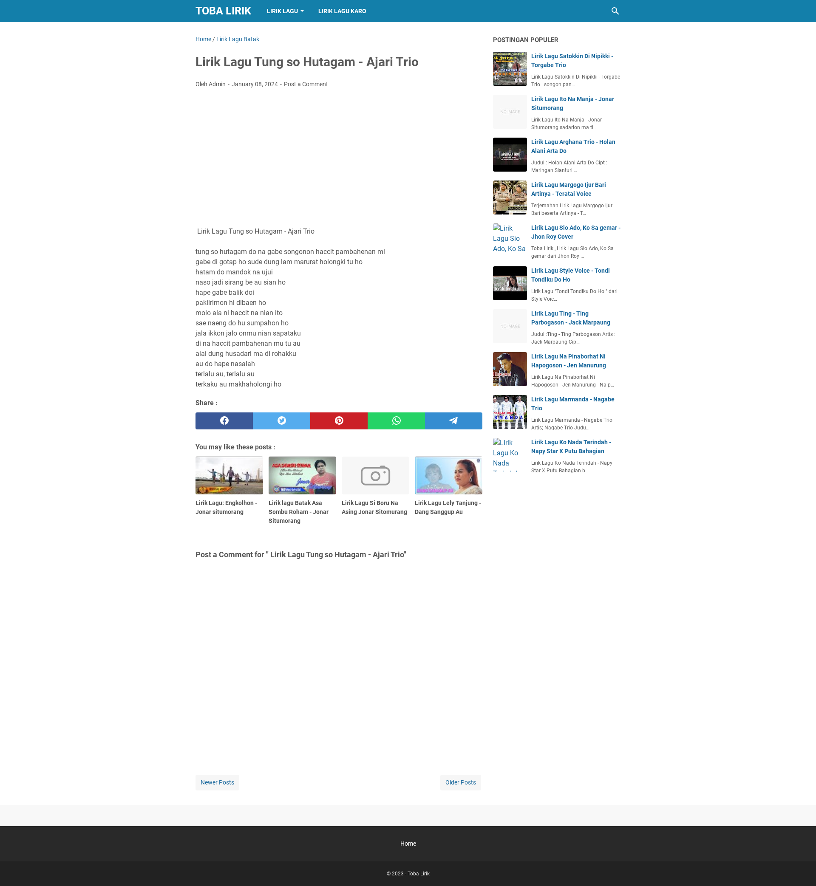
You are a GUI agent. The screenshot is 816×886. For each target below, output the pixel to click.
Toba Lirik (223, 11)
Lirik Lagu (282, 11)
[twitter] (281, 420)
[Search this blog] (615, 11)
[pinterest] (339, 420)
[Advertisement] (339, 158)
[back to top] (799, 866)
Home (408, 843)
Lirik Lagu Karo (342, 11)
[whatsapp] (396, 420)
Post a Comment (306, 84)
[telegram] (453, 420)
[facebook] (224, 420)
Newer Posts (217, 782)
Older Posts (460, 782)
